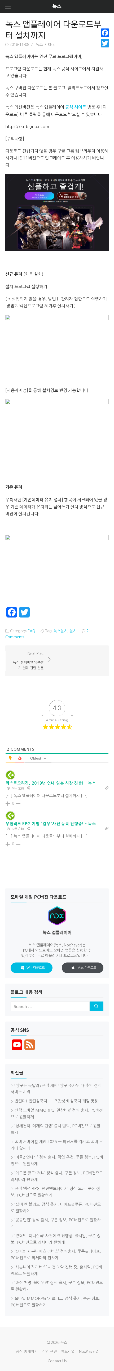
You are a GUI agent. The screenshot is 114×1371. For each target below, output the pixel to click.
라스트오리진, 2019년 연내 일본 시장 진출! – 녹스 (51, 783)
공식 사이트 (75, 107)
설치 (72, 631)
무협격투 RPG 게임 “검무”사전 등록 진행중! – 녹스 (51, 824)
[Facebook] (105, 32)
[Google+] (105, 49)
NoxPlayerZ (88, 1351)
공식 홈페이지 (27, 1351)
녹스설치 (60, 631)
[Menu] (8, 6)
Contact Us (57, 1361)
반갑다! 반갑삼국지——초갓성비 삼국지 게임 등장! (57, 1101)
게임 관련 (49, 1351)
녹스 (57, 6)
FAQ (31, 631)
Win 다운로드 (36, 967)
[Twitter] (105, 43)
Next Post (28, 661)
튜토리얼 (68, 1351)
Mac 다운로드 (86, 967)
